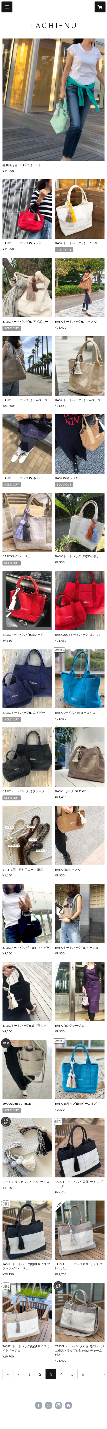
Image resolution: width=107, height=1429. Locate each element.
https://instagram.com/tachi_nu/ (58, 1405)
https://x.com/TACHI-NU (48, 1405)
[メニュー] (6, 6)
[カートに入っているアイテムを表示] (100, 6)
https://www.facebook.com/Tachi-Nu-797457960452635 (38, 1405)
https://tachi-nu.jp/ (68, 1405)
